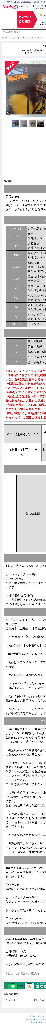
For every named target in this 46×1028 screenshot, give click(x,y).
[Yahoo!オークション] (16, 6)
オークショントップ (8, 38)
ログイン (36, 8)
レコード (24, 38)
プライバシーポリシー (32, 1019)
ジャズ (31, 38)
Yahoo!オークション (36, 1016)
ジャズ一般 (38, 38)
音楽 (17, 38)
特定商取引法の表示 (37, 1022)
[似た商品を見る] (8, 113)
